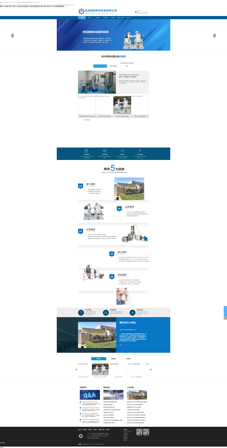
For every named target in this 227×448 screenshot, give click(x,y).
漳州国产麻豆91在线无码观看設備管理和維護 (135, 422)
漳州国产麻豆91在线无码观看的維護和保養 (135, 404)
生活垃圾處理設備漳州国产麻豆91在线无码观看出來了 (91, 407)
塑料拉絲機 (102, 444)
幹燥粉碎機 (125, 438)
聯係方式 (129, 17)
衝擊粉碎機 (125, 437)
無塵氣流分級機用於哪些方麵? (109, 407)
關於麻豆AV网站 (121, 17)
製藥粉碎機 (125, 435)
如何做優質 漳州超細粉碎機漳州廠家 (110, 401)
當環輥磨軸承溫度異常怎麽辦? (109, 422)
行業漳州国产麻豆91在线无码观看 (133, 409)
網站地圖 (97, 438)
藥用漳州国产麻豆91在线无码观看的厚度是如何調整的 (137, 401)
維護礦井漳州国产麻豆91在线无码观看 (134, 407)
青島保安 (90, 444)
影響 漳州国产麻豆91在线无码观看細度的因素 (111, 409)
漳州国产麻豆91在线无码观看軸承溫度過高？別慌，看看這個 (91, 413)
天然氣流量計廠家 (85, 444)
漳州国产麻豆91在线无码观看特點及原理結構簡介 (91, 419)
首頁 (82, 17)
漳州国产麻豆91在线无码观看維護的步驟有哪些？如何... (137, 417)
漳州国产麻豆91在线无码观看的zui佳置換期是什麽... (136, 420)
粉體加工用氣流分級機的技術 (108, 414)
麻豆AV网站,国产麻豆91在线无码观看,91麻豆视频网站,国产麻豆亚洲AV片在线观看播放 (32, 6)
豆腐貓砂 (93, 444)
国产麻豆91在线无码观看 (128, 431)
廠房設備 (97, 17)
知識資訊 (113, 17)
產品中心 (90, 17)
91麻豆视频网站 (126, 434)
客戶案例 (105, 17)
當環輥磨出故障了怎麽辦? (108, 404)
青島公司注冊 (98, 444)
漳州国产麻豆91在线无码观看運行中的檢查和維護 (136, 414)
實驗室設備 (125, 440)
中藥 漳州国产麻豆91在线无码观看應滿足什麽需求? (112, 420)
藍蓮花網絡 (94, 438)
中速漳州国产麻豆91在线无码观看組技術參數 (135, 412)
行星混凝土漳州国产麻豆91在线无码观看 (89, 401)
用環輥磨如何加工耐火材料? (108, 412)
